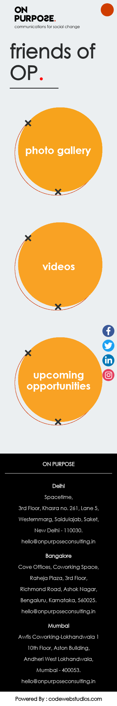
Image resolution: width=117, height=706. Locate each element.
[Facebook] (108, 331)
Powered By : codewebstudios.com (58, 698)
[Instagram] (108, 375)
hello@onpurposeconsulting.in (58, 541)
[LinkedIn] (108, 360)
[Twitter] (108, 346)
